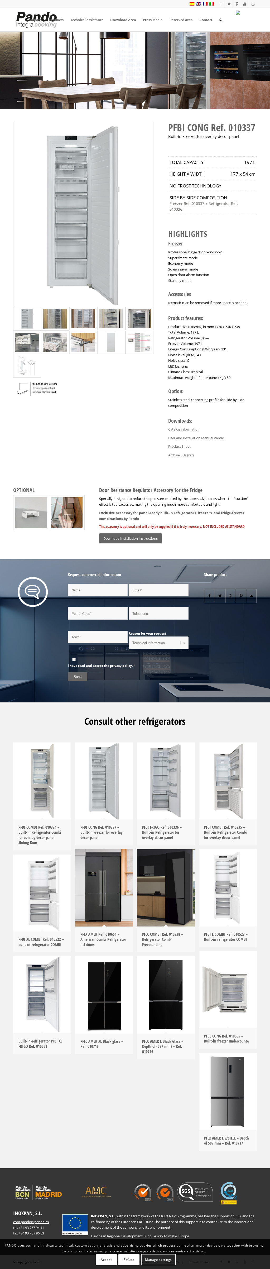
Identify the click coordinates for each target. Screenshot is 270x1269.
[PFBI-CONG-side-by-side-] (83, 318)
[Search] (220, 19)
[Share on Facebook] (209, 596)
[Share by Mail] (251, 596)
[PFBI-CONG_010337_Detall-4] (139, 318)
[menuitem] (34, 19)
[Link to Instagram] (253, 4)
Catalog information (184, 429)
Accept (106, 1259)
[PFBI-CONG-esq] (27, 366)
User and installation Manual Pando (196, 438)
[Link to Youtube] (245, 4)
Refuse (128, 1259)
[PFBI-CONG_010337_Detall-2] (27, 342)
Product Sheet (179, 446)
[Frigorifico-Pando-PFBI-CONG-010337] (83, 214)
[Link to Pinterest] (237, 4)
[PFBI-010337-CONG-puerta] (111, 342)
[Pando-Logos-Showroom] (38, 1192)
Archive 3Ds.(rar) (181, 455)
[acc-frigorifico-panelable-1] (67, 512)
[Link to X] (229, 4)
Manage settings (158, 1259)
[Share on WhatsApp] (230, 596)
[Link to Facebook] (221, 4)
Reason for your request (147, 633)
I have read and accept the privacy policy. (100, 665)
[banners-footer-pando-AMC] (96, 1191)
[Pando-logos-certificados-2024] (186, 1193)
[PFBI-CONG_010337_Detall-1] (111, 318)
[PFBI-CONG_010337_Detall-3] (55, 342)
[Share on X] (220, 596)
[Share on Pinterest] (241, 596)
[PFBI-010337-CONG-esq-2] (139, 342)
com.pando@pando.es (31, 1221)
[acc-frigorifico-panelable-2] (31, 512)
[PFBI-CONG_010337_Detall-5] (83, 342)
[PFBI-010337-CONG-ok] (55, 318)
